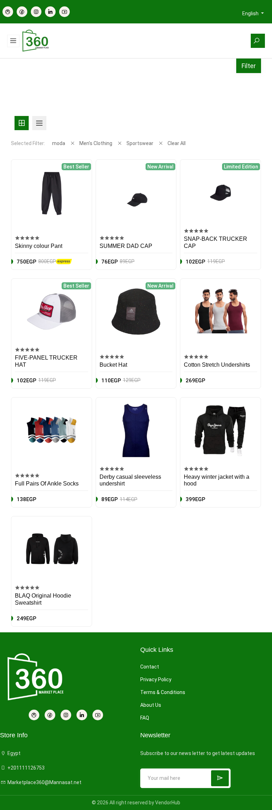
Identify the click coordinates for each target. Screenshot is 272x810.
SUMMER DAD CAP (126, 246)
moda (58, 143)
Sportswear (139, 143)
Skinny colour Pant (38, 246)
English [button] (251, 13)
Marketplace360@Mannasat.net (43, 782)
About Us (150, 705)
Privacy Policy (155, 679)
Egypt (13, 753)
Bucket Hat (113, 365)
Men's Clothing (95, 143)
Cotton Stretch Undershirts (217, 365)
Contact (149, 667)
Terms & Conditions (162, 692)
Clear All (177, 143)
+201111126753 (25, 768)
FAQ (144, 718)
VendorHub (167, 802)
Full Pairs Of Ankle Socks (47, 484)
